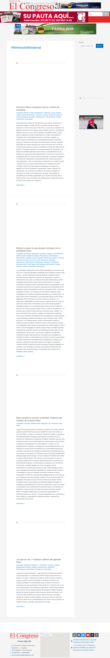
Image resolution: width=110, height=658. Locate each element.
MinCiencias (48, 258)
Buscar (81, 42)
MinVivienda (50, 264)
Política (58, 117)
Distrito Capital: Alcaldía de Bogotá (27, 256)
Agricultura (27, 565)
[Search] (106, 14)
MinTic (25, 264)
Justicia (57, 565)
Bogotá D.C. (35, 565)
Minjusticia (55, 262)
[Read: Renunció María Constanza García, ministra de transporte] (40, 83)
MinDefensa (29, 262)
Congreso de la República (54, 254)
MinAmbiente (54, 256)
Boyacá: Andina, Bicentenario (33, 113)
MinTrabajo (31, 264)
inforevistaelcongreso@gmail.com (23, 655)
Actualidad (19, 113)
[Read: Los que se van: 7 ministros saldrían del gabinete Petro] (40, 538)
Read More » (20, 185)
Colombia (47, 113)
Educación (43, 565)
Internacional (26, 115)
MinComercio (20, 262)
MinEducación (40, 117)
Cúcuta (53, 113)
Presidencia (20, 119)
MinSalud (19, 264)
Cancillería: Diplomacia (31, 254)
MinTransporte (50, 117)
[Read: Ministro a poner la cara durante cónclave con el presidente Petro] (40, 224)
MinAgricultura (44, 256)
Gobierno (51, 565)
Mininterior (47, 262)
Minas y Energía (37, 258)
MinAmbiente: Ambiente (24, 258)
